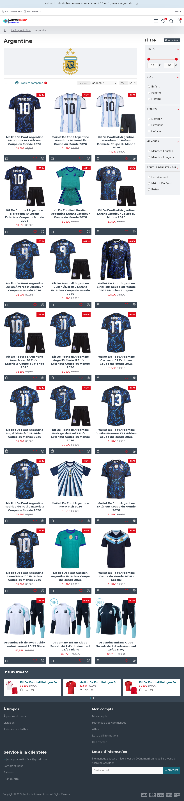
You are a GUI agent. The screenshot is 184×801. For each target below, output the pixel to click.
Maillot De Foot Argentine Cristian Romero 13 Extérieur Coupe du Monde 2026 (116, 433)
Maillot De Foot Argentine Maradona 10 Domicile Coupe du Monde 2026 (70, 140)
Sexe (150, 77)
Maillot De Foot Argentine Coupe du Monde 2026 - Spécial (116, 576)
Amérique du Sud (21, 30)
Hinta (151, 49)
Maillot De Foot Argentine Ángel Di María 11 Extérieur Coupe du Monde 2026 (25, 433)
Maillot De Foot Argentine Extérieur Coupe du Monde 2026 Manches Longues (116, 287)
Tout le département (161, 167)
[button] (90, 698)
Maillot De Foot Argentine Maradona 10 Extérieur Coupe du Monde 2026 (24, 140)
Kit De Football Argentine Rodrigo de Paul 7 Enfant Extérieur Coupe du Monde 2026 (70, 435)
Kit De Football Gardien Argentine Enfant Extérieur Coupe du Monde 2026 (70, 213)
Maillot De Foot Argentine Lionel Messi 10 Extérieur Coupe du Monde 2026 (24, 576)
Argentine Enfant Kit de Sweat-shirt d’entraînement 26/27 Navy (116, 646)
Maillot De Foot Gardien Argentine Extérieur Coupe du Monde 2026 (70, 576)
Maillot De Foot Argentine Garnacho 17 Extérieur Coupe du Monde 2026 (116, 360)
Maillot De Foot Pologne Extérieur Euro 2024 (99, 682)
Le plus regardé (16, 672)
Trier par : (83, 83)
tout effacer (173, 40)
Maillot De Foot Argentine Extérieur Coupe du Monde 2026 (116, 506)
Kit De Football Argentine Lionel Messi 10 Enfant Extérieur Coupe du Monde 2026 (24, 362)
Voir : (123, 83)
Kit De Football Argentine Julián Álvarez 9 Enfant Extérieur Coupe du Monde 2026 (70, 289)
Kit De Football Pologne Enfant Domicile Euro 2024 (40, 682)
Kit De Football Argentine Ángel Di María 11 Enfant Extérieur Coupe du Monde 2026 (70, 362)
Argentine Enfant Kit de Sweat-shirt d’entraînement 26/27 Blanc (70, 646)
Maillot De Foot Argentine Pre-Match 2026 (70, 504)
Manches (153, 141)
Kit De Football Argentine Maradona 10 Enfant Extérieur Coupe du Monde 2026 (24, 215)
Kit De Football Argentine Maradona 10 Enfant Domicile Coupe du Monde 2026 (116, 142)
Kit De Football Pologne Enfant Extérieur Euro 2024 (159, 682)
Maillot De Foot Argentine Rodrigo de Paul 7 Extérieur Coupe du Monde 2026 (25, 506)
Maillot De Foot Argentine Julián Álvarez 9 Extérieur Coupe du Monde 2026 (24, 287)
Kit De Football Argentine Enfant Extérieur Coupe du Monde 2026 (116, 213)
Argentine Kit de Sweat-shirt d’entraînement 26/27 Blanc (24, 644)
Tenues (152, 109)
